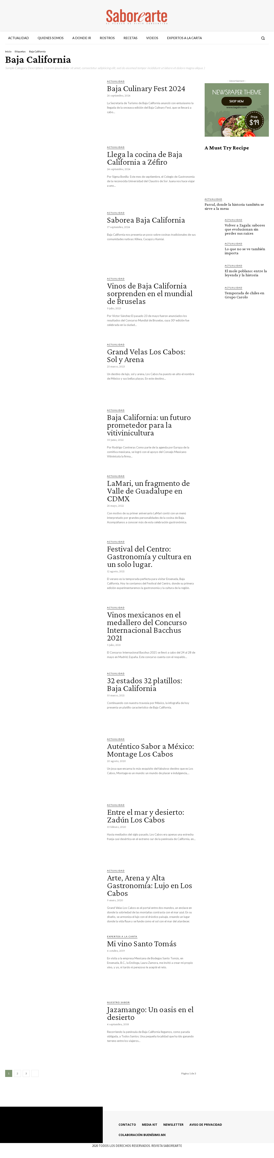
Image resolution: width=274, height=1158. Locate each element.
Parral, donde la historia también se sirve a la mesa (234, 206)
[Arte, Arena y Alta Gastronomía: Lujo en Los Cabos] (53, 896)
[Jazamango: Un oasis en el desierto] (53, 1028)
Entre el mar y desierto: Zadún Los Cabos (145, 815)
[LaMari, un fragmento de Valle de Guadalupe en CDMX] (53, 502)
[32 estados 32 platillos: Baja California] (53, 699)
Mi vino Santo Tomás (142, 943)
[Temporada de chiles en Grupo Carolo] (213, 294)
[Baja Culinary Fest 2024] (53, 107)
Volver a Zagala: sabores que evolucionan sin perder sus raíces (245, 229)
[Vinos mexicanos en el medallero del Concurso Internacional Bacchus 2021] (53, 633)
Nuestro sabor (118, 1002)
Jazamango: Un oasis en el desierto (150, 1013)
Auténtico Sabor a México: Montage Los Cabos (150, 750)
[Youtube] (253, 38)
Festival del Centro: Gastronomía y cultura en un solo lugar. (149, 556)
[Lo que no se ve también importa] (213, 250)
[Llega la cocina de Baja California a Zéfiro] (53, 173)
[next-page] (35, 1073)
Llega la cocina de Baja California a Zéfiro (144, 158)
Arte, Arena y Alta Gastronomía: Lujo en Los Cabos (149, 885)
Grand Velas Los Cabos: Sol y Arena (146, 355)
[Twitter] (245, 38)
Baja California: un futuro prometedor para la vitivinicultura (149, 424)
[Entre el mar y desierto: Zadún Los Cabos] (53, 830)
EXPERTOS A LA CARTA (122, 936)
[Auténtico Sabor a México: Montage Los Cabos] (53, 765)
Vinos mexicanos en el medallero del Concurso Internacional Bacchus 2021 (147, 626)
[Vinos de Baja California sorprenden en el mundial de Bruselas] (53, 304)
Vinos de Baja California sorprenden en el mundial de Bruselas (150, 293)
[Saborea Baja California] (53, 238)
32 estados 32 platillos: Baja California (144, 684)
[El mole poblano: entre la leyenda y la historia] (213, 272)
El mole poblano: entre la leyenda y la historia (246, 273)
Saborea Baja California (146, 220)
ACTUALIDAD (116, 81)
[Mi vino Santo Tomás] (53, 962)
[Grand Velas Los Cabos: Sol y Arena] (53, 370)
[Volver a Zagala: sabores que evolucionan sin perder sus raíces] (213, 226)
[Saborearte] (137, 15)
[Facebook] (230, 38)
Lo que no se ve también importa (245, 251)
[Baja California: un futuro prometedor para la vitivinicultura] (53, 436)
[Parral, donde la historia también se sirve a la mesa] (237, 174)
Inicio (8, 51)
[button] (263, 38)
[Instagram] (237, 38)
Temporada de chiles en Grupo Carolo (244, 295)
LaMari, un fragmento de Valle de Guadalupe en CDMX (148, 490)
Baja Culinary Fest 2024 (146, 88)
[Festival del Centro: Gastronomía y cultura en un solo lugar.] (53, 567)
